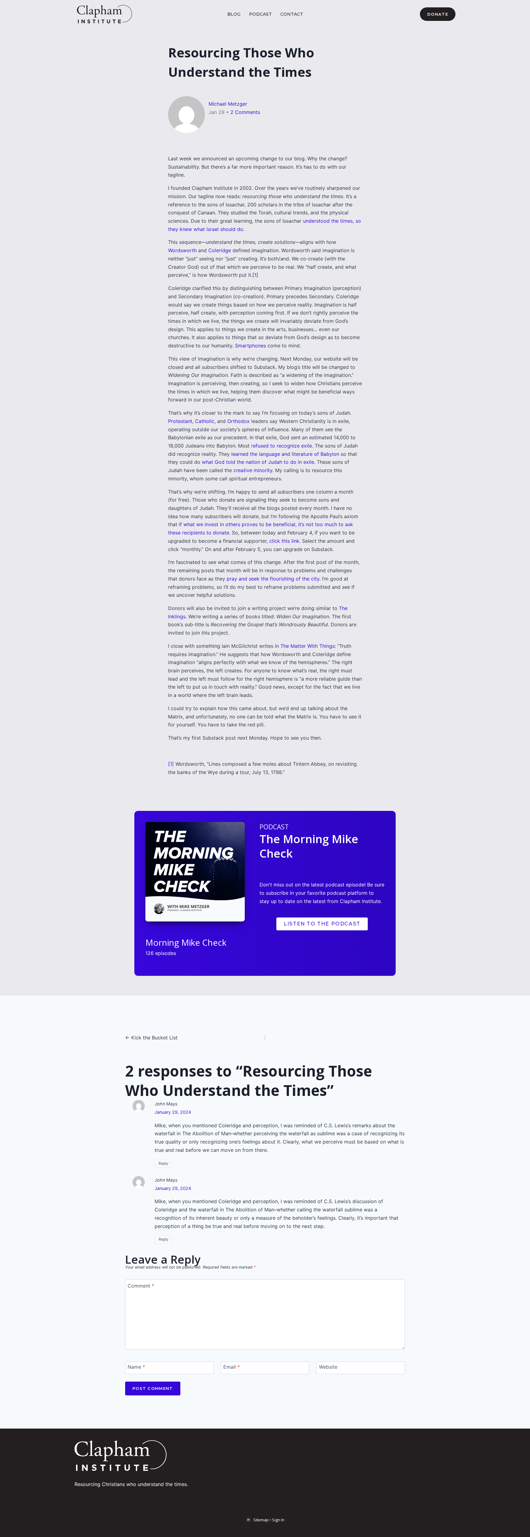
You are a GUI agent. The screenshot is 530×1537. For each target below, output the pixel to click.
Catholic (204, 421)
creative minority (252, 470)
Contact (291, 14)
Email (231, 1366)
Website (328, 1366)
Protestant (180, 421)
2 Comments (245, 112)
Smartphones (250, 345)
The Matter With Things (307, 646)
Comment (141, 1285)
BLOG (233, 14)
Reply (163, 1163)
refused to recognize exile (281, 446)
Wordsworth (182, 250)
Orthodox (238, 421)
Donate (437, 14)
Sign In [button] (278, 1520)
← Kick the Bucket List (151, 1037)
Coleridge (219, 250)
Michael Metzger (228, 104)
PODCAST (260, 14)
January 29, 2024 (173, 1112)
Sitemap (261, 1520)
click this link (284, 541)
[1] (255, 275)
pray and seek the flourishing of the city (273, 579)
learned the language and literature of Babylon (285, 454)
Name (136, 1366)
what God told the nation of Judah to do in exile (258, 462)
